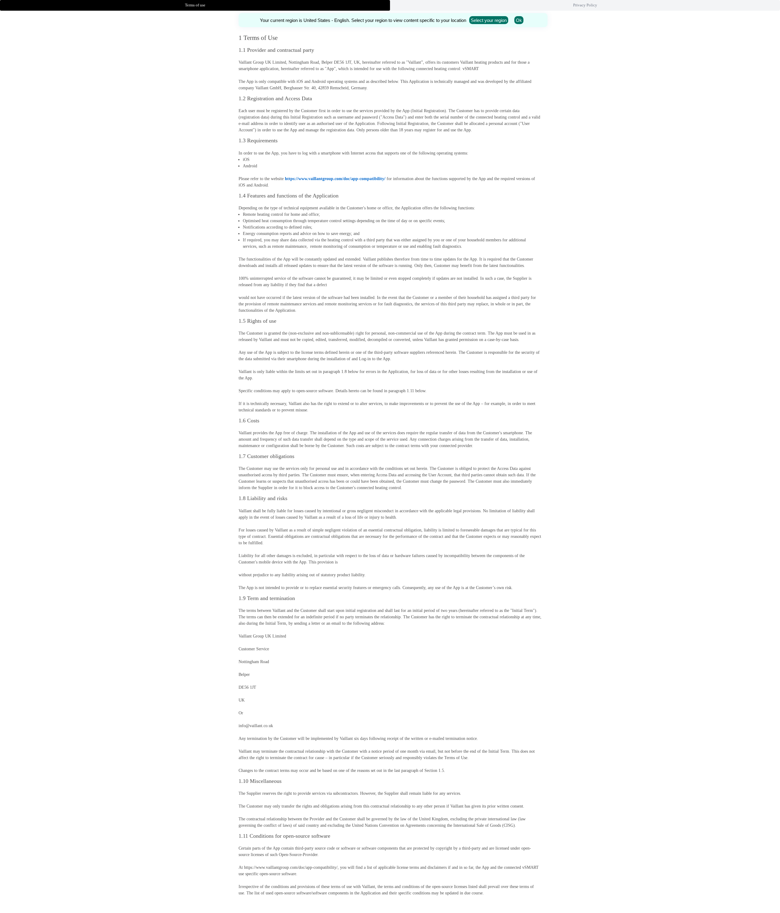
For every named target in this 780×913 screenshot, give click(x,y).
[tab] (195, 5)
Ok (519, 20)
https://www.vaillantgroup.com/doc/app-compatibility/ (335, 178)
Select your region (489, 20)
